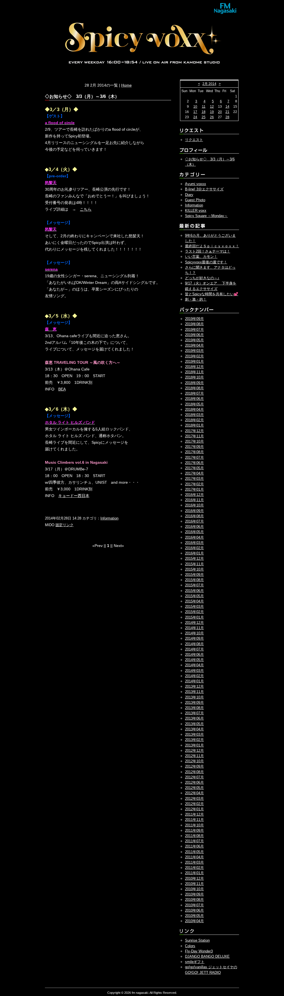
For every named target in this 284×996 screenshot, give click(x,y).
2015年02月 (194, 612)
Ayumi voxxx (195, 184)
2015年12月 (194, 558)
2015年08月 (194, 580)
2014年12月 (194, 623)
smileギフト (194, 962)
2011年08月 (194, 836)
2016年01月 (194, 553)
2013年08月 (194, 708)
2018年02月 (194, 420)
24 (195, 117)
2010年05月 (194, 916)
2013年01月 (194, 745)
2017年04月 (194, 473)
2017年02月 (194, 484)
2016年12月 (194, 495)
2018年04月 (194, 409)
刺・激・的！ (196, 299)
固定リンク (64, 525)
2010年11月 (194, 884)
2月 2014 (209, 84)
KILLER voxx (195, 210)
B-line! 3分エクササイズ (204, 189)
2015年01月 (194, 617)
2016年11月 (194, 500)
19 (212, 112)
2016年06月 (194, 527)
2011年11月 (194, 820)
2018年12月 (194, 367)
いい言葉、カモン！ (201, 256)
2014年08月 (194, 644)
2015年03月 (194, 606)
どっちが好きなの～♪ (202, 278)
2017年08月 (194, 452)
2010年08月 (194, 899)
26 (212, 117)
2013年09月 (194, 702)
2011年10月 (194, 825)
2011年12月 (194, 814)
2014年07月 (194, 649)
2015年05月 (194, 596)
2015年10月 (194, 569)
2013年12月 (194, 686)
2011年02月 (194, 868)
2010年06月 (194, 910)
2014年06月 (194, 654)
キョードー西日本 (73, 495)
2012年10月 (194, 761)
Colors (190, 946)
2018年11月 (194, 372)
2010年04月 (194, 921)
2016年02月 (194, 548)
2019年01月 (194, 361)
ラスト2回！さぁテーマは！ (207, 251)
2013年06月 (194, 718)
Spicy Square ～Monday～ (206, 216)
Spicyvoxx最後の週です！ (206, 262)
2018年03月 (194, 415)
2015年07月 (194, 585)
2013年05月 (194, 724)
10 (195, 107)
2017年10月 (194, 441)
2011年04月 (194, 857)
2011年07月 (194, 841)
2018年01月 (194, 425)
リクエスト (194, 140)
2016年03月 (194, 543)
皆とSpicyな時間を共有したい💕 (211, 294)
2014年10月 (194, 633)
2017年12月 (194, 431)
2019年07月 (194, 329)
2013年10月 (194, 697)
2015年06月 (194, 591)
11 (204, 107)
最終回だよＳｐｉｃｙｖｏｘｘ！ (212, 246)
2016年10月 (194, 505)
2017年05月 (194, 468)
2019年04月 (194, 345)
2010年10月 (194, 889)
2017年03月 (194, 478)
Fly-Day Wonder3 (199, 951)
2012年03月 (194, 798)
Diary (189, 195)
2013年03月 (194, 734)
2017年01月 (194, 489)
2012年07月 (194, 777)
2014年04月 (194, 665)
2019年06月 (194, 335)
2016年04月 (194, 537)
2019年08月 (194, 324)
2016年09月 (194, 511)
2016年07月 (194, 521)
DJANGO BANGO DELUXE (207, 956)
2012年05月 (194, 788)
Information (109, 518)
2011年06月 (194, 846)
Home (126, 85)
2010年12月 (194, 878)
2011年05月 (194, 852)
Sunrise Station (197, 940)
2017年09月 (194, 447)
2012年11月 (194, 756)
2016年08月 (194, 516)
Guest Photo (195, 200)
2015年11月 (194, 564)
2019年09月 (194, 319)
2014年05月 (194, 660)
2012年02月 (194, 804)
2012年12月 (194, 750)
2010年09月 (194, 894)
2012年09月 (194, 766)
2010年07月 (194, 905)
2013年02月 (194, 740)
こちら (86, 209)
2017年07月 (194, 457)
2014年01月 (194, 681)
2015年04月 (194, 601)
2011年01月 (194, 873)
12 (212, 107)
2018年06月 (194, 399)
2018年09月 (194, 383)
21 (227, 112)
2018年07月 (194, 393)
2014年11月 (194, 628)
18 (204, 112)
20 (220, 112)
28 (227, 117)
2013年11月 (194, 692)
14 (227, 107)
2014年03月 (194, 671)
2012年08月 (194, 772)
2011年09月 (194, 830)
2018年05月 (194, 404)
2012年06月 (194, 782)
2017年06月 (194, 463)
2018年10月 (194, 377)
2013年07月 (194, 713)
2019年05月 (194, 340)
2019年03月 (194, 351)
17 (195, 112)
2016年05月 (194, 532)
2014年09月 (194, 638)
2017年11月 (194, 436)
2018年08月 (194, 388)
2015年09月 (194, 575)
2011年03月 (194, 862)
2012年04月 (194, 793)
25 (204, 117)
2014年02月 (194, 676)
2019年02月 (194, 356)
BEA (62, 389)
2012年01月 (194, 809)
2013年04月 (194, 729)
